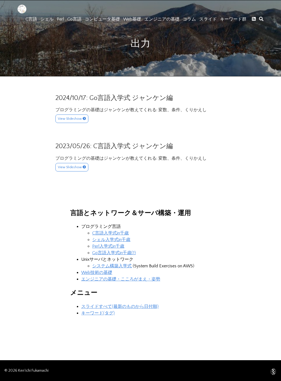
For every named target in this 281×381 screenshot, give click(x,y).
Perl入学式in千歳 (108, 246)
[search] (261, 19)
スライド (208, 19)
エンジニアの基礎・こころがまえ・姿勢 (120, 279)
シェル (47, 19)
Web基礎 (132, 19)
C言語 (31, 19)
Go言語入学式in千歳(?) (114, 252)
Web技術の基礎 (96, 272)
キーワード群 (233, 19)
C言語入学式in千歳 (110, 233)
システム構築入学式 (112, 265)
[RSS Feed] (254, 19)
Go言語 (74, 19)
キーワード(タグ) (98, 313)
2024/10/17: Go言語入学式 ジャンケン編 (114, 98)
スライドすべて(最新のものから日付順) (120, 306)
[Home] (22, 12)
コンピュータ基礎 (102, 19)
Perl (60, 19)
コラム (189, 19)
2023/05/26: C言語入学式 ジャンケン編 (114, 146)
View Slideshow (70, 119)
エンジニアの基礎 (161, 19)
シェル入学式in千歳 (111, 239)
